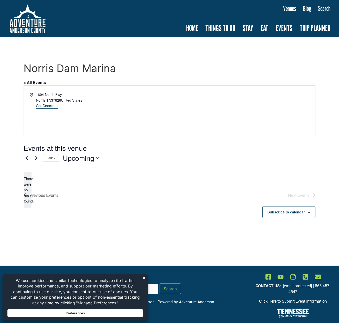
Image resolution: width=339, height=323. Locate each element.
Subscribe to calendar (286, 211)
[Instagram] (293, 277)
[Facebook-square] (268, 277)
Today (51, 158)
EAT (264, 27)
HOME (192, 27)
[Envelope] (317, 277)
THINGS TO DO (220, 27)
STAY (248, 27)
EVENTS (284, 27)
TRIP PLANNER (315, 27)
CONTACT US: (269, 285)
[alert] (28, 190)
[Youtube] (280, 277)
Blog (307, 8)
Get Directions (47, 105)
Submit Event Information (304, 301)
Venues (289, 8)
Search (324, 8)
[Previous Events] (27, 158)
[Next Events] (36, 158)
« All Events (35, 82)
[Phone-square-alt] (305, 277)
